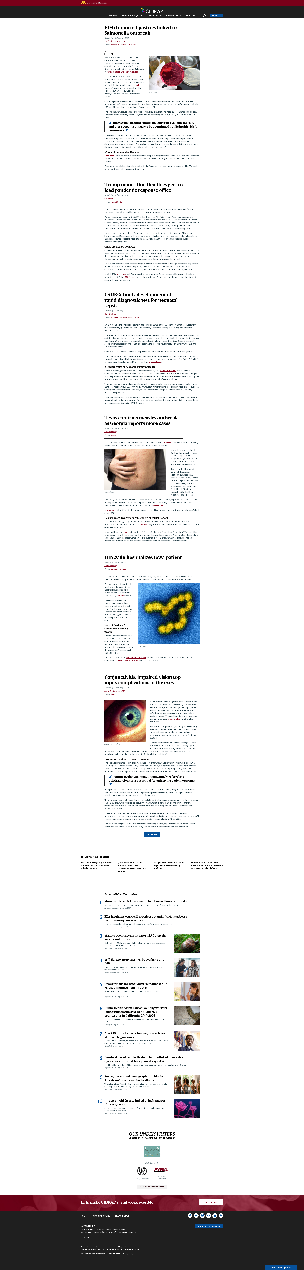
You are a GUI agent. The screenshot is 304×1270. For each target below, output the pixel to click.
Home (84, 1216)
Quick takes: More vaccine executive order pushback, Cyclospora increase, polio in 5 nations (132, 866)
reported (167, 442)
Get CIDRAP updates (281, 1267)
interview (121, 274)
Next (107, 857)
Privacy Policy (128, 1254)
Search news (122, 1216)
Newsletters (173, 15)
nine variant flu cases (136, 657)
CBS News (129, 277)
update (127, 532)
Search (204, 15)
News (114, 15)
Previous (104, 857)
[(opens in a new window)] (94, 2)
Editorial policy (100, 1216)
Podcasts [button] (154, 15)
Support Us (211, 1202)
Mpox (113, 694)
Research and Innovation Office (93, 1254)
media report (159, 505)
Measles (114, 435)
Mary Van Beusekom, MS (114, 691)
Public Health (116, 202)
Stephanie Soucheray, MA (114, 41)
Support (216, 15)
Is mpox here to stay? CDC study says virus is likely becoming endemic (169, 865)
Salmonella (132, 44)
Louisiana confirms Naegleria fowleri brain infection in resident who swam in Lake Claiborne (207, 865)
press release (155, 362)
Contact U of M (114, 1254)
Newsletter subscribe (208, 1226)
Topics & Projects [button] (132, 15)
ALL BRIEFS (152, 834)
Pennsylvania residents (129, 660)
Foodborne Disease (118, 44)
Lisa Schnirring (110, 432)
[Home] (152, 10)
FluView (120, 595)
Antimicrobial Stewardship (122, 317)
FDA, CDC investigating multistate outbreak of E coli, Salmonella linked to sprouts (96, 865)
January (110, 510)
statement (141, 524)
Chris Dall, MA (110, 198)
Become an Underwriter (152, 1187)
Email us (88, 1237)
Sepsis (136, 317)
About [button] (189, 15)
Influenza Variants (118, 569)
